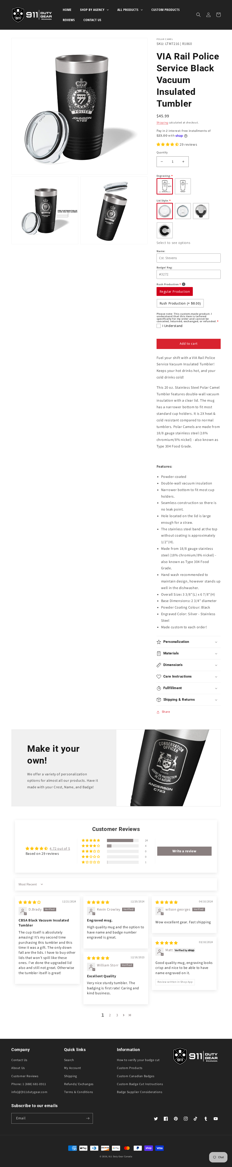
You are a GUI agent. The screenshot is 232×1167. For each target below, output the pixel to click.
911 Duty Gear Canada (120, 1156)
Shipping (162, 123)
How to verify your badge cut (138, 1060)
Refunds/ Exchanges (79, 1084)
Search (69, 1060)
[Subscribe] (88, 1118)
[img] (30, 902)
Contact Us (19, 1060)
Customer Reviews (25, 1076)
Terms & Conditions (78, 1092)
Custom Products (130, 1068)
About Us (18, 1068)
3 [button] (117, 1015)
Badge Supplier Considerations (139, 1092)
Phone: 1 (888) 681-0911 (28, 1084)
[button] (198, 15)
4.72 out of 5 (60, 848)
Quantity (162, 152)
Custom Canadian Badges (135, 1076)
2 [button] (110, 1015)
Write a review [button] (184, 851)
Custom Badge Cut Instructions (140, 1084)
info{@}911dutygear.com (29, 1092)
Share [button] (166, 712)
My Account (72, 1068)
